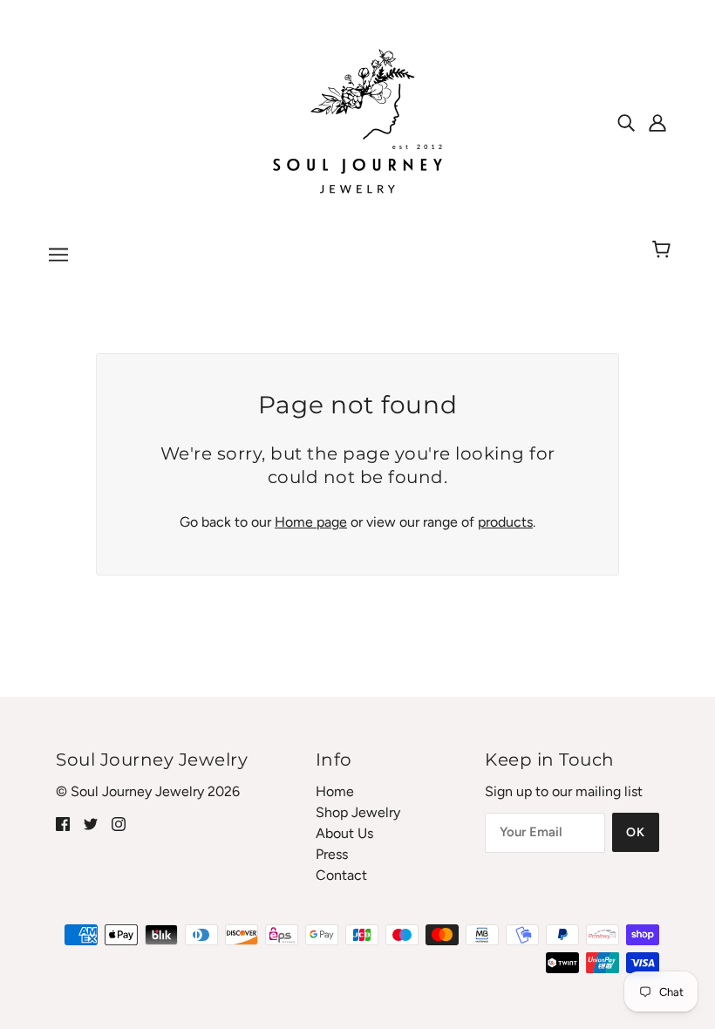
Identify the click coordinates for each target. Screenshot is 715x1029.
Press (332, 854)
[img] (626, 122)
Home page (311, 522)
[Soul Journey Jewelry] (357, 120)
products (505, 522)
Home (335, 791)
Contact (341, 875)
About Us (344, 833)
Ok (635, 832)
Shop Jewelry (358, 812)
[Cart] (664, 250)
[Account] (657, 122)
